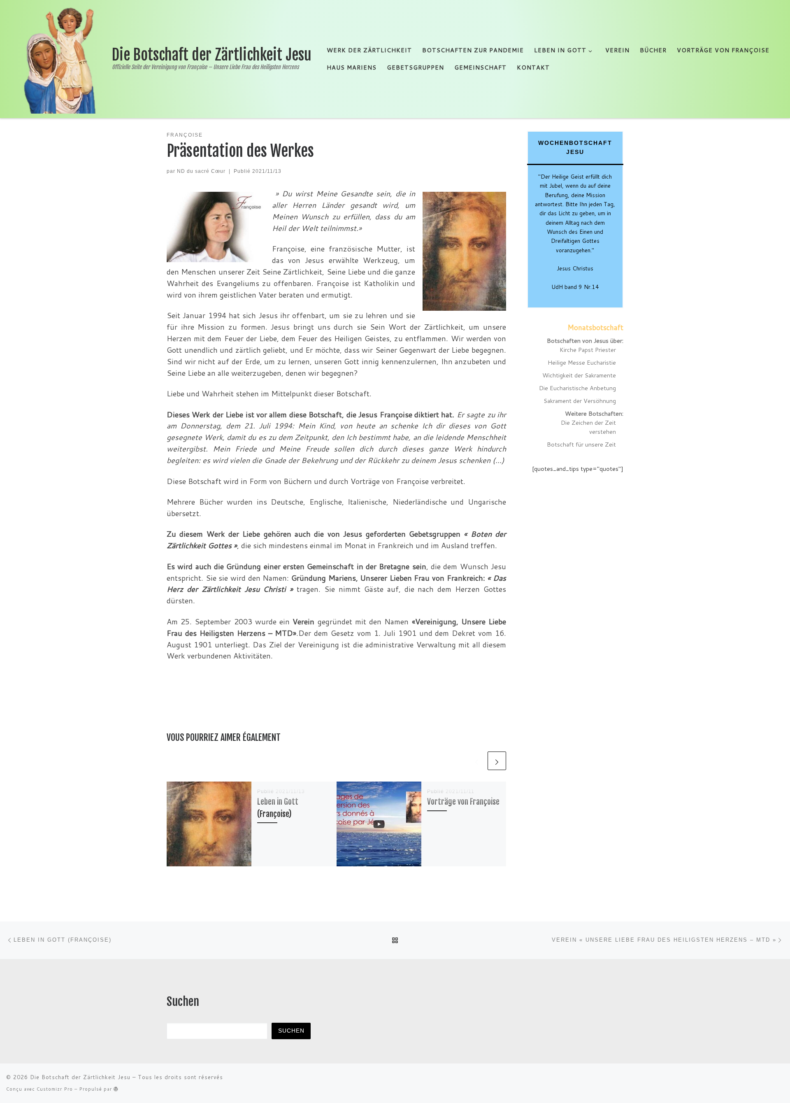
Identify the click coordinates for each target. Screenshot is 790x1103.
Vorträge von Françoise (463, 801)
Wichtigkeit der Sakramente (579, 375)
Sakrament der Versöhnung (580, 400)
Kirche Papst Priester (588, 349)
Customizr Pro (55, 1089)
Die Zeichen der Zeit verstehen (588, 427)
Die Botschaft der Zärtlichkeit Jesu (80, 1077)
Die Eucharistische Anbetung (577, 388)
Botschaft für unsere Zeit (581, 444)
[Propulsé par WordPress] (116, 1089)
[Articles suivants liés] (497, 761)
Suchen (291, 1031)
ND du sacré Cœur (201, 171)
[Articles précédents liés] (476, 761)
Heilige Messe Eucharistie (582, 362)
